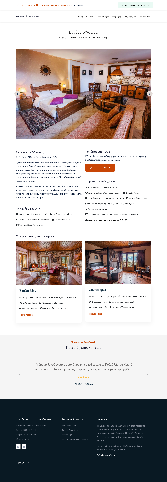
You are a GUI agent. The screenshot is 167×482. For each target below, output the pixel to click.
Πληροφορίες (129, 16)
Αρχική (79, 16)
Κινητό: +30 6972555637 (27, 434)
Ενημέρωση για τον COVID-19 (135, 5)
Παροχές (116, 16)
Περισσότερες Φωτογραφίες (75, 439)
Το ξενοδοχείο (103, 16)
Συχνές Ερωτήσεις (70, 430)
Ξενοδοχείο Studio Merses (30, 16)
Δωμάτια (90, 16)
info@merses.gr (65, 5)
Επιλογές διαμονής (78, 37)
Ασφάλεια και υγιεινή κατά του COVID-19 (107, 220)
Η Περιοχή (67, 434)
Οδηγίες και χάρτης (106, 455)
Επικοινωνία (144, 16)
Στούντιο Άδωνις (99, 37)
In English (79, 5)
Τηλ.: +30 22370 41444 (26, 430)
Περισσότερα (26, 314)
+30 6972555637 (46, 5)
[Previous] (17, 94)
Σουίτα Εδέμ (27, 290)
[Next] (150, 94)
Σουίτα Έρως (98, 289)
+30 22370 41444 (27, 5)
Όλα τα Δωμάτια (69, 425)
